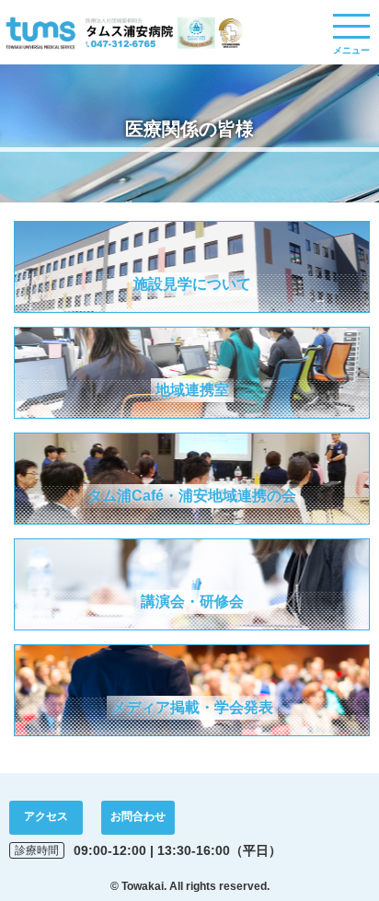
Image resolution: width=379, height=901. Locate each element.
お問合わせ (138, 816)
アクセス (46, 816)
